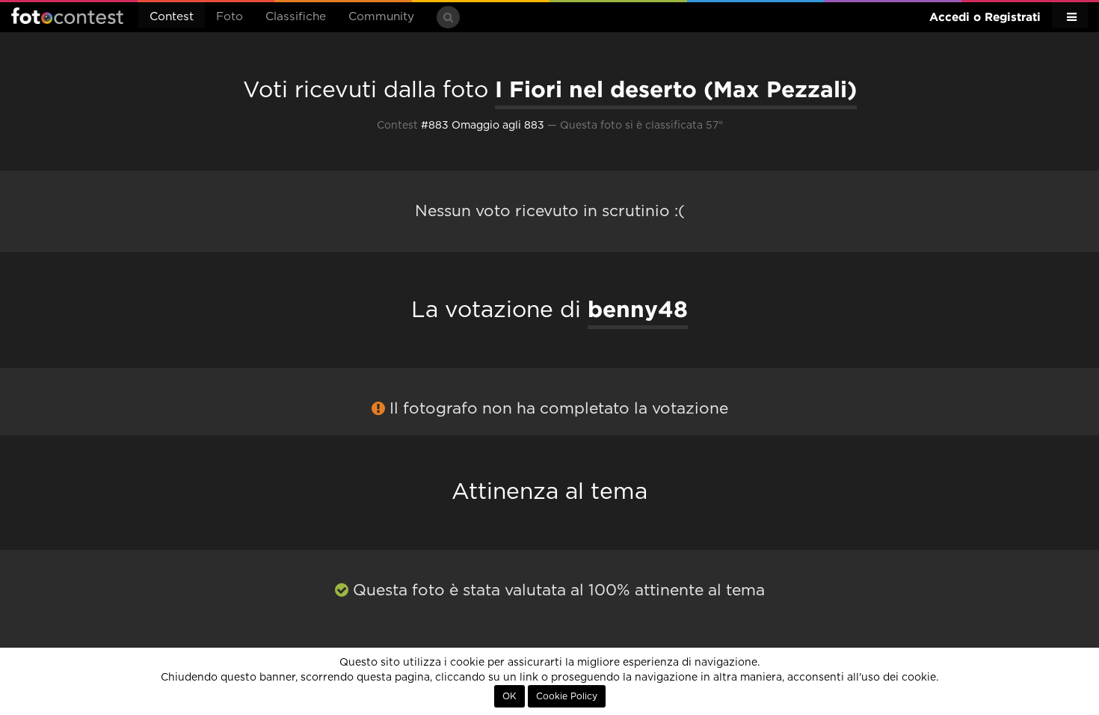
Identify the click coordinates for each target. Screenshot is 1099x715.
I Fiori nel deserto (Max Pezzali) (676, 89)
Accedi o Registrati (985, 16)
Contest (172, 16)
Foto (229, 16)
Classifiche (295, 16)
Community (381, 16)
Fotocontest (67, 15)
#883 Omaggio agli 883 (482, 125)
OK (509, 696)
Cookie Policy (566, 696)
